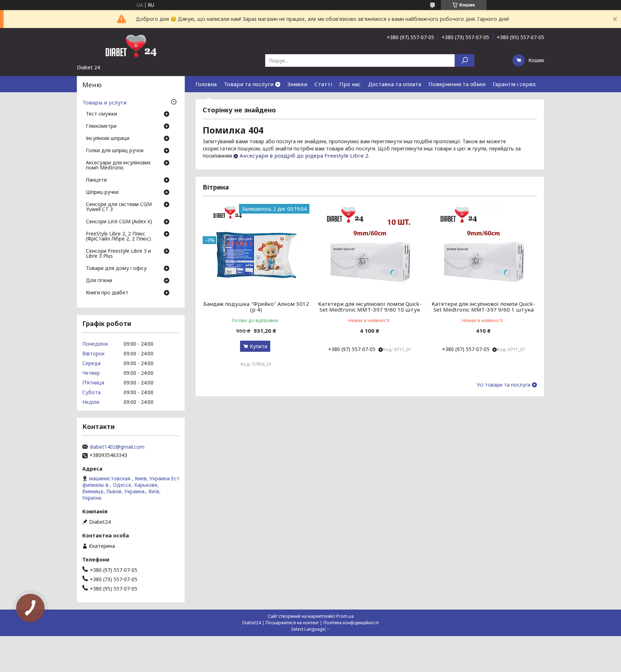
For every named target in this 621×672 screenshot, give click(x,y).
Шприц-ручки (102, 192)
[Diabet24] (131, 46)
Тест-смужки (101, 114)
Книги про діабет (107, 293)
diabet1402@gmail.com (116, 447)
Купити (258, 346)
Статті (323, 84)
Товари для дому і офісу (116, 268)
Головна (206, 84)
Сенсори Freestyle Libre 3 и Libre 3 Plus (118, 253)
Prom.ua (345, 616)
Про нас (350, 84)
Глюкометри (101, 126)
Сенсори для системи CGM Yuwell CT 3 (119, 207)
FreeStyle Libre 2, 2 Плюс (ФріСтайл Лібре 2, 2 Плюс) (118, 236)
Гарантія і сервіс (515, 84)
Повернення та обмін (457, 84)
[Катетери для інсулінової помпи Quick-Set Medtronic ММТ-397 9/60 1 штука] (483, 249)
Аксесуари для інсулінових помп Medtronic (118, 165)
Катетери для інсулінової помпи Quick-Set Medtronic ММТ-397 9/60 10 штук (370, 306)
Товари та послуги (248, 84)
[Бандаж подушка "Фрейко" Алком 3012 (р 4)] (256, 249)
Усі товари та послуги (503, 385)
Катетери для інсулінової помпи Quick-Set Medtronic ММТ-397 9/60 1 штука (483, 306)
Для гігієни (99, 281)
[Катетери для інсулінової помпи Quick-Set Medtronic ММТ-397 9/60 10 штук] (370, 249)
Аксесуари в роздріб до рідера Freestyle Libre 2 (304, 155)
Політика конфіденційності (351, 623)
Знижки (297, 84)
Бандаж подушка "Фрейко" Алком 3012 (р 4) (256, 306)
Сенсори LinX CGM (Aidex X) (119, 222)
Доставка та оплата (394, 84)
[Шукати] (464, 60)
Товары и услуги (104, 102)
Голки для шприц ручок (115, 151)
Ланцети (96, 180)
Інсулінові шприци (107, 138)
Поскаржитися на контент (292, 623)
